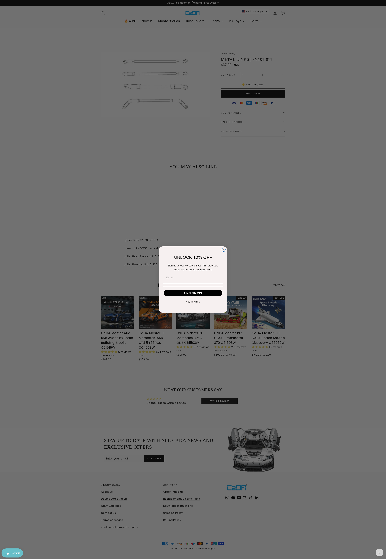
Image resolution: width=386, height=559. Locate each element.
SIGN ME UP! (193, 292)
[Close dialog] (223, 250)
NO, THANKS (193, 302)
